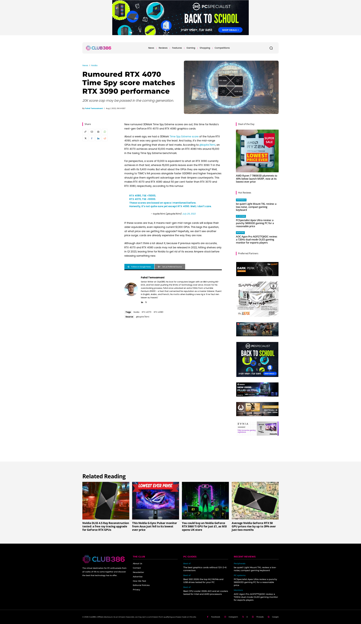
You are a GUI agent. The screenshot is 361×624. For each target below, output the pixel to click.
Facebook (215, 617)
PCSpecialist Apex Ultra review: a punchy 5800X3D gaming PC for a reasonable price (255, 223)
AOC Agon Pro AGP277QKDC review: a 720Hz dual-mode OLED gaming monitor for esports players (256, 239)
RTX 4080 (158, 312)
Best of (187, 563)
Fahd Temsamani (94, 108)
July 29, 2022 (189, 213)
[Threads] (252, 616)
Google (275, 617)
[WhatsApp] (104, 132)
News (85, 65)
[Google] (268, 616)
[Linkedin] (98, 138)
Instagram (233, 617)
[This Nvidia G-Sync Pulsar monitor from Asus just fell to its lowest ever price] (155, 500)
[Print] (98, 132)
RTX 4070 (146, 312)
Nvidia (94, 65)
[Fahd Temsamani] (131, 289)
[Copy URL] (85, 132)
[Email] (91, 132)
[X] (85, 138)
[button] (271, 48)
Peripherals (241, 200)
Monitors (240, 233)
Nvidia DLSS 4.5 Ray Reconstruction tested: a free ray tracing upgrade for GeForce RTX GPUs (105, 526)
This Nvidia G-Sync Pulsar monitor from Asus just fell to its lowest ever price (154, 526)
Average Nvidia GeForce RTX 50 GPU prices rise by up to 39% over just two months (254, 526)
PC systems (241, 216)
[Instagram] (225, 616)
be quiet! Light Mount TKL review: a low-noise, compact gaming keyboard (256, 207)
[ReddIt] (104, 138)
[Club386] (98, 47)
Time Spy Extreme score (184, 136)
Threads (260, 617)
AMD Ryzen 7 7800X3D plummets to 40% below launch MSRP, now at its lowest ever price (256, 178)
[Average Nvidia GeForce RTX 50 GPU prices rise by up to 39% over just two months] (255, 500)
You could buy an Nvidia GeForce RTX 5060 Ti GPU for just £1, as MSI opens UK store (204, 526)
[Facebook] (91, 138)
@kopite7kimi (207, 145)
